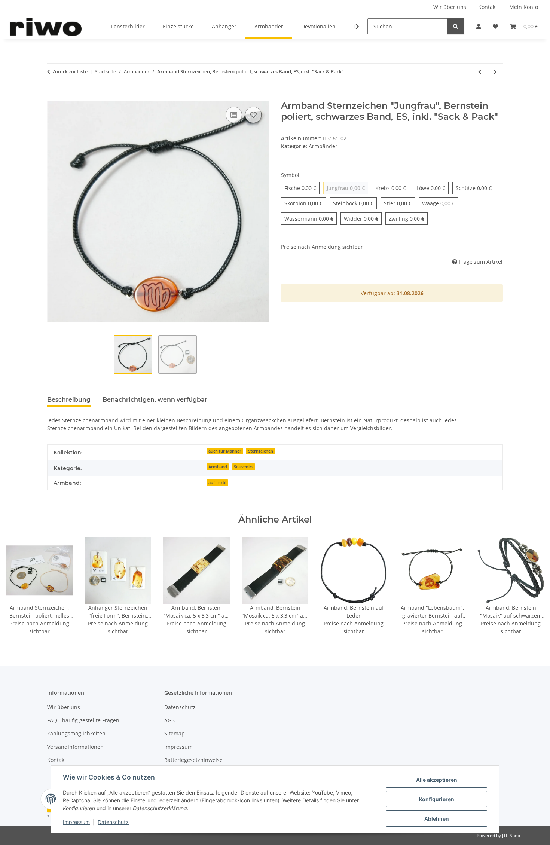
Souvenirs (243, 466)
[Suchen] (455, 26)
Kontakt (487, 6)
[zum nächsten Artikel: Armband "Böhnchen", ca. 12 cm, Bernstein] (495, 72)
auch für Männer (224, 451)
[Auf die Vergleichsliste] (234, 115)
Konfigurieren (436, 799)
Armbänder (323, 146)
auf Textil (217, 482)
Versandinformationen (75, 746)
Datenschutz (113, 822)
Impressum (76, 822)
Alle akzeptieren (436, 780)
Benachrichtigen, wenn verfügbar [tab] (155, 399)
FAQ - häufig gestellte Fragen (83, 720)
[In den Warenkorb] (53, 96)
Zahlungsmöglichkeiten (76, 733)
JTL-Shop (511, 835)
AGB (169, 720)
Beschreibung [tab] (69, 399)
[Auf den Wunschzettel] (253, 115)
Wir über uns (449, 6)
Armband (217, 466)
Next (532, 586)
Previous (18, 586)
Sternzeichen (260, 451)
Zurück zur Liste (70, 71)
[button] (478, 26)
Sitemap (174, 733)
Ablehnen (436, 818)
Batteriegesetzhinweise (193, 759)
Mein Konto (523, 6)
